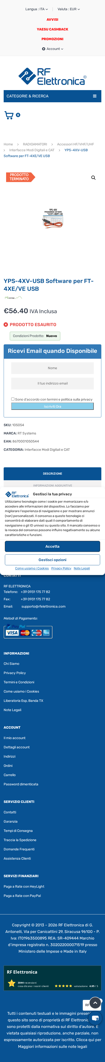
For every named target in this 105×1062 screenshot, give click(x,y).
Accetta (52, 546)
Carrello (10, 775)
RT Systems (27, 433)
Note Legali (82, 568)
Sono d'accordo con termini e (53, 399)
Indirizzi (9, 756)
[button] (93, 177)
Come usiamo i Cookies (32, 568)
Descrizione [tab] (52, 473)
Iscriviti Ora (52, 406)
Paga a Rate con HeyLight (24, 886)
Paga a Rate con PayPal (22, 896)
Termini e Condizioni (19, 682)
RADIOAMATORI (35, 144)
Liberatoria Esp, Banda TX (23, 701)
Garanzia (11, 821)
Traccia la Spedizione (20, 840)
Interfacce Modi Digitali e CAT (31, 150)
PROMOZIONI (52, 39)
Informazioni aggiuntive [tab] (52, 485)
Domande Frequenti (19, 849)
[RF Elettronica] (52, 76)
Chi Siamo (11, 664)
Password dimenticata (21, 784)
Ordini (8, 766)
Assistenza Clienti (17, 858)
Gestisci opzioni (52, 560)
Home (8, 144)
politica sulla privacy (77, 399)
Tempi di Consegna (18, 831)
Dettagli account (17, 747)
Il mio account (14, 738)
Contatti (10, 812)
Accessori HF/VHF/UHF (75, 144)
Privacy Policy (61, 568)
